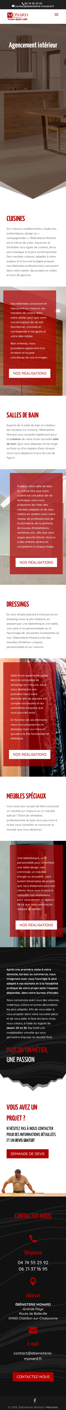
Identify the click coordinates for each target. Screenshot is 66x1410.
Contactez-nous (33, 1376)
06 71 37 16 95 (33, 1269)
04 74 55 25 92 (33, 1262)
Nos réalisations (29, 373)
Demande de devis (28, 1153)
